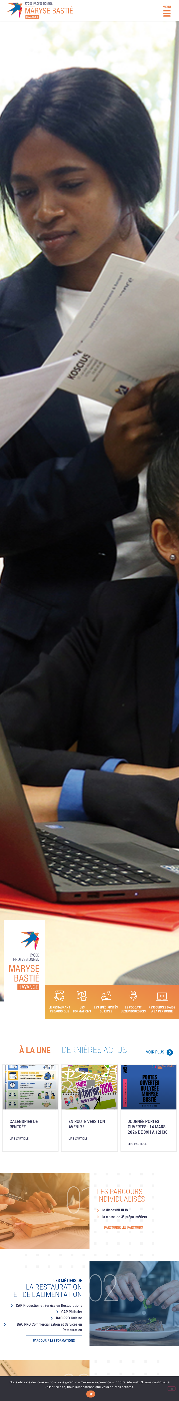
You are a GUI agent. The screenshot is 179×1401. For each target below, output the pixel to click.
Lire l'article (19, 1138)
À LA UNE (34, 1050)
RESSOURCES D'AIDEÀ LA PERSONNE (162, 1009)
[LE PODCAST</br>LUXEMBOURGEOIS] (133, 996)
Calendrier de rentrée (24, 1124)
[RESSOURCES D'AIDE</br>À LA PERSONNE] (162, 996)
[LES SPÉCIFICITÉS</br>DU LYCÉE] (106, 996)
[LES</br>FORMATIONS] (82, 996)
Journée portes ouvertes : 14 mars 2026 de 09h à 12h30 (148, 1127)
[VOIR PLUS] (169, 1052)
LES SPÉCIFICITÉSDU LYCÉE (106, 1009)
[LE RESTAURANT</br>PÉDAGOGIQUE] (59, 996)
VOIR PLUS (155, 1052)
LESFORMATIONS (82, 1009)
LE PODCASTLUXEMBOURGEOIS (133, 1009)
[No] (172, 1388)
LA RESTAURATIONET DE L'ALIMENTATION (47, 1288)
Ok (91, 1394)
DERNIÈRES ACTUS (94, 1050)
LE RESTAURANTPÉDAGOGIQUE (59, 1009)
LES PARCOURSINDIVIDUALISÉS (121, 1195)
